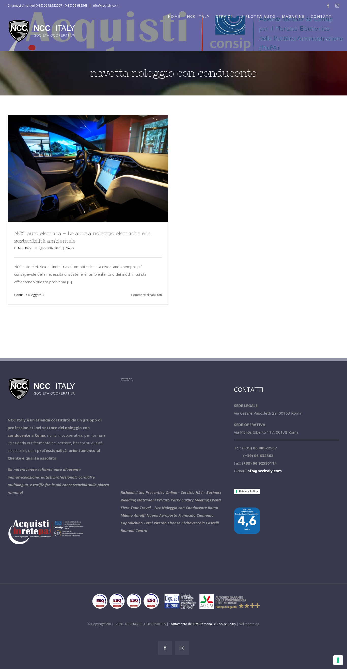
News (70, 248)
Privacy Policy (248, 491)
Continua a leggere (27, 295)
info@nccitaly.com (105, 5)
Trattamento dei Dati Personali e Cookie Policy (202, 624)
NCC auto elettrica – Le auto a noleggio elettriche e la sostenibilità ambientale (78, 168)
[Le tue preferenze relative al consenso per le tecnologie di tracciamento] (338, 660)
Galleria (97, 168)
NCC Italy (24, 248)
